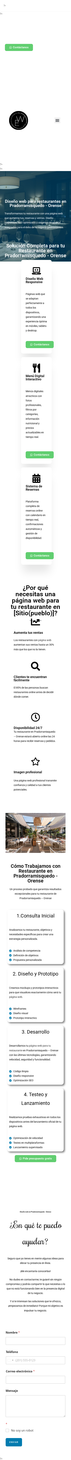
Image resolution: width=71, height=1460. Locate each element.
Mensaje (12, 1391)
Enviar (13, 1442)
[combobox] (10, 1360)
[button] (57, 120)
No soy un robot (22, 1430)
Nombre (13, 1332)
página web (44, 640)
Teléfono (12, 1352)
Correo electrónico (20, 1371)
